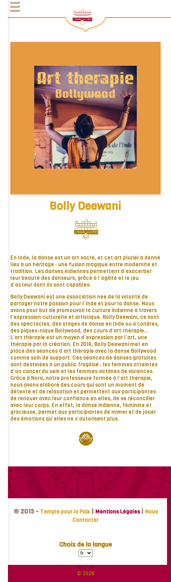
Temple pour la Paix (65, 511)
